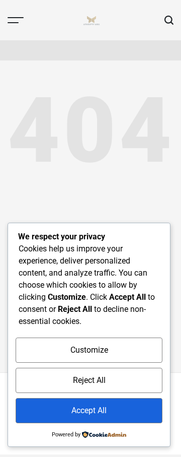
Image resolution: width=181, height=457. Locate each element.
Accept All (89, 410)
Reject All (89, 380)
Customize (89, 350)
